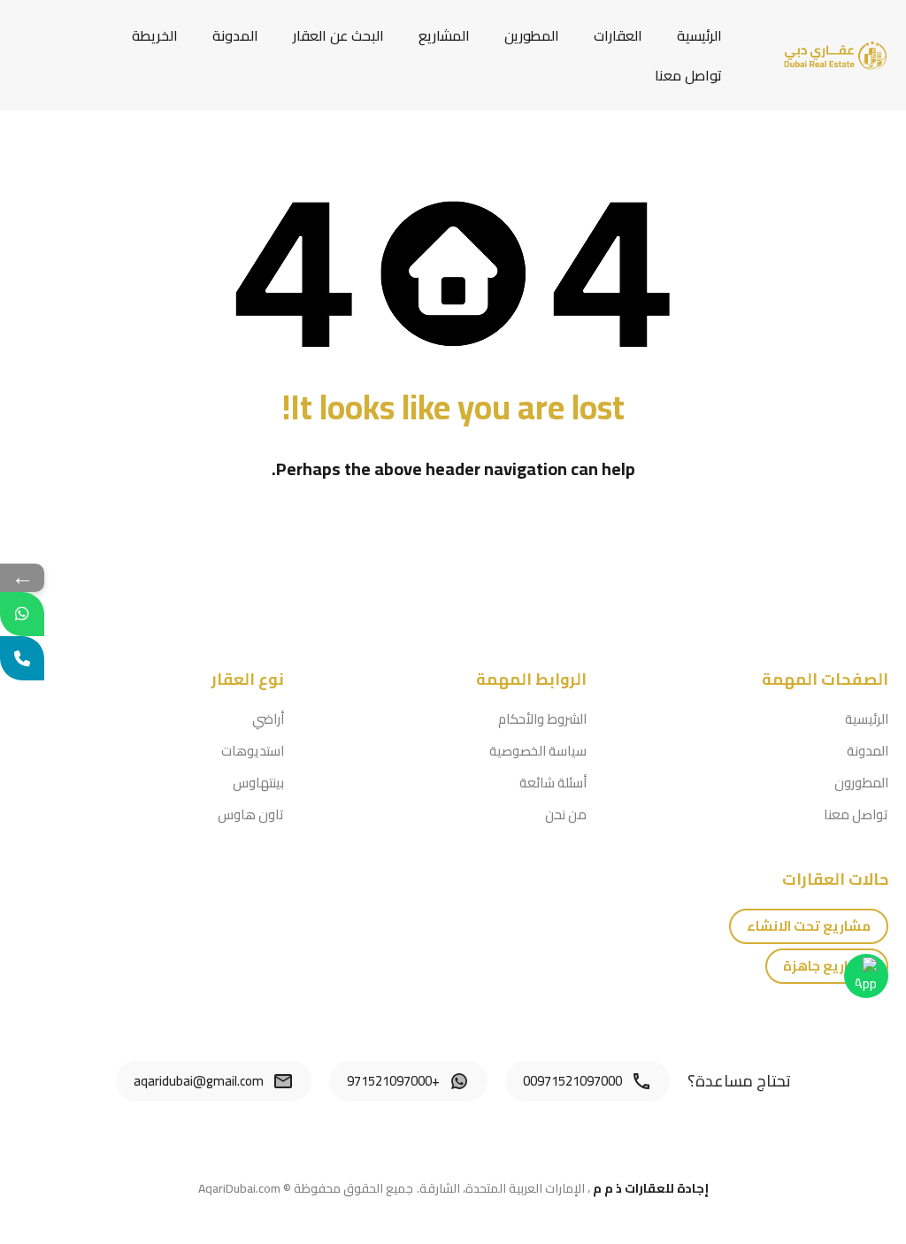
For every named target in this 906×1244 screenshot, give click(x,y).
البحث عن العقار (338, 35)
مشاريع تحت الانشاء (809, 926)
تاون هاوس (251, 814)
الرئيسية (699, 35)
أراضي (268, 719)
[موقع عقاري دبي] (835, 54)
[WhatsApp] (22, 614)
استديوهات (252, 751)
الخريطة (155, 35)
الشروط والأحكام (542, 719)
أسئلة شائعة (553, 782)
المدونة (235, 35)
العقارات (618, 35)
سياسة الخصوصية (538, 751)
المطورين (531, 35)
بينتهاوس (258, 782)
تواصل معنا (688, 75)
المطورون (861, 782)
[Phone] (22, 658)
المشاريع (444, 35)
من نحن (566, 814)
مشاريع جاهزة (827, 966)
